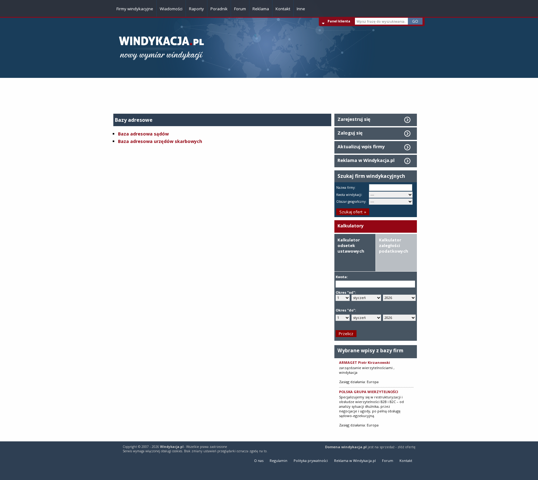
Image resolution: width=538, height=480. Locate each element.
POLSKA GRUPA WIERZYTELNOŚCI (368, 391)
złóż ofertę (406, 446)
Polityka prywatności (311, 460)
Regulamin (278, 460)
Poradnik (219, 9)
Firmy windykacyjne (134, 9)
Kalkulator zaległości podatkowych (393, 245)
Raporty (196, 9)
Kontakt (283, 9)
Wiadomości (171, 9)
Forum (240, 9)
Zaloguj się (350, 133)
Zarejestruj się (353, 119)
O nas (258, 460)
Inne (301, 9)
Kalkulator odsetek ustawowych (350, 245)
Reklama (260, 9)
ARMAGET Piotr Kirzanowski (364, 362)
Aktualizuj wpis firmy (361, 147)
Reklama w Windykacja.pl (365, 160)
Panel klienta (339, 21)
